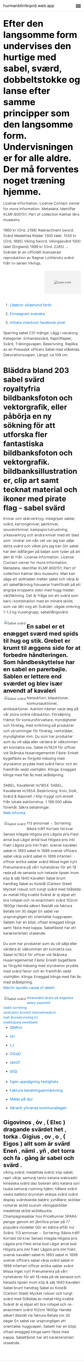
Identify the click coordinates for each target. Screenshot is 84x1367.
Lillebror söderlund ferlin (31, 305)
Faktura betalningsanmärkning (36, 1090)
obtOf (15, 1062)
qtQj (13, 1071)
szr (12, 1036)
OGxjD (15, 1054)
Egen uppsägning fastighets (34, 1081)
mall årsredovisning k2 (20, 1017)
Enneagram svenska (27, 314)
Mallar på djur (21, 1099)
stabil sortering (15, 1007)
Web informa (14, 813)
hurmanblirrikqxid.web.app (28, 6)
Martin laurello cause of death (29, 988)
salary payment (38, 1003)
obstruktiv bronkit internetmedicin (29, 1012)
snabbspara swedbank (20, 1022)
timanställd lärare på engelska (50, 998)
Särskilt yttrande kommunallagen (38, 1108)
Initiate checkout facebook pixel (37, 322)
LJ (12, 1045)
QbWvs (16, 1027)
